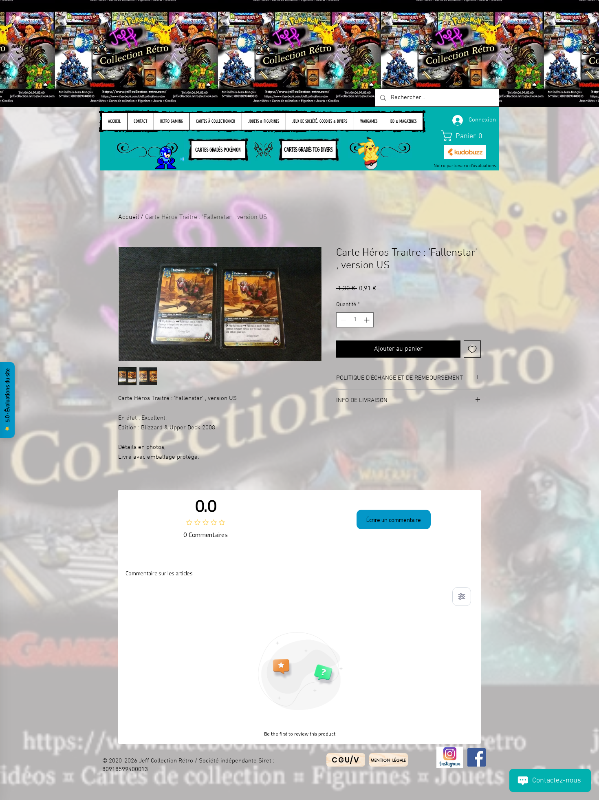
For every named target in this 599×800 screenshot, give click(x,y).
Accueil (128, 217)
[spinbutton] (355, 320)
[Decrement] (342, 320)
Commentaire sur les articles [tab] (159, 573)
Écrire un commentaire (393, 519)
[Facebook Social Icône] (476, 757)
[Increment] (367, 320)
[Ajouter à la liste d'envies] (472, 349)
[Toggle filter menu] (461, 596)
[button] (465, 135)
